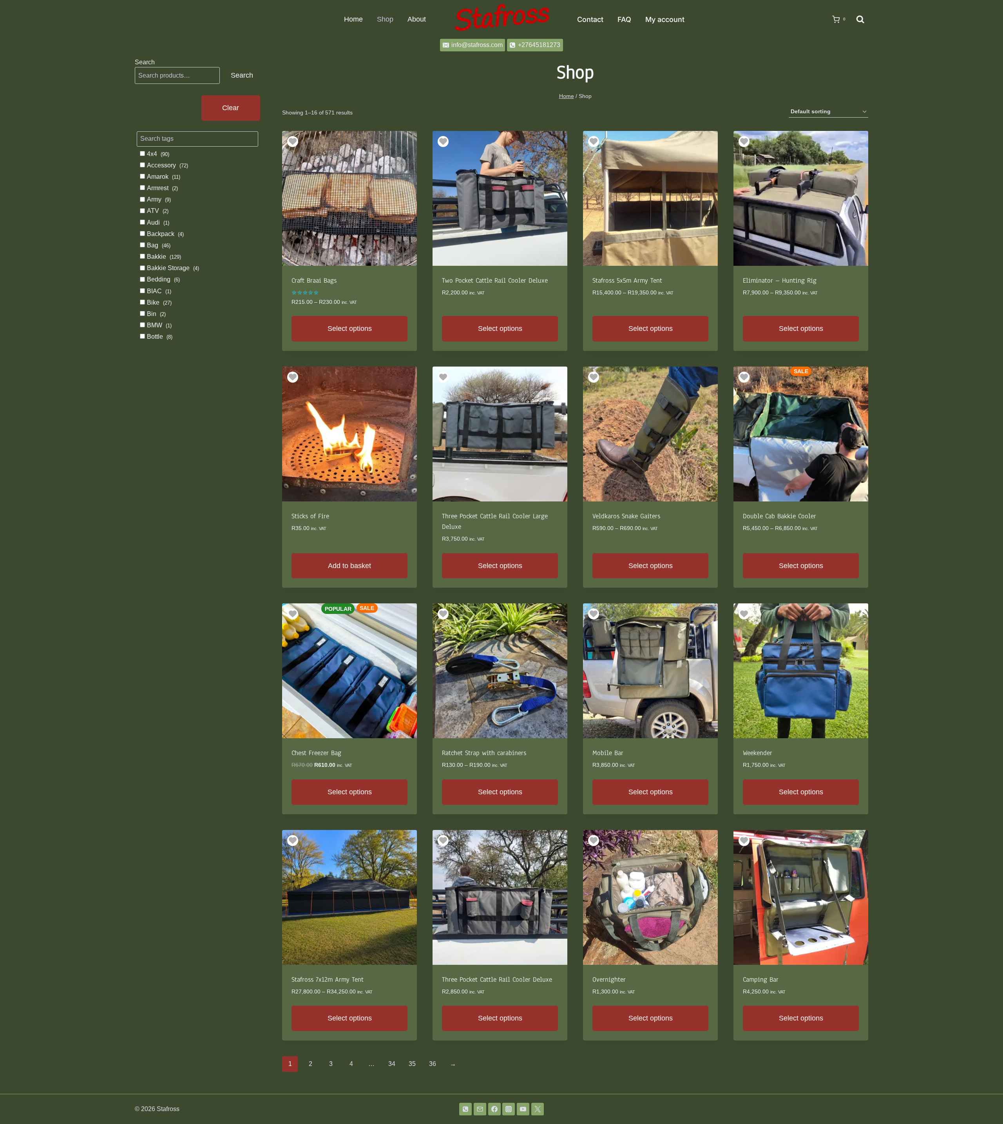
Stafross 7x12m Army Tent (327, 979)
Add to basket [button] (349, 566)
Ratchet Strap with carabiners (484, 752)
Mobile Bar (607, 752)
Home (353, 19)
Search (145, 62)
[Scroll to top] (984, 1097)
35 (412, 1063)
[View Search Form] (860, 19)
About (416, 19)
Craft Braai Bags (314, 280)
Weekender (757, 752)
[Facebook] (494, 1109)
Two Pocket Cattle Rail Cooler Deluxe (495, 280)
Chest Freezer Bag (316, 752)
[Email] (480, 1109)
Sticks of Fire (310, 516)
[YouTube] (523, 1109)
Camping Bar (761, 979)
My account (664, 19)
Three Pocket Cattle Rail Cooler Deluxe (497, 979)
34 (391, 1063)
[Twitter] (537, 1109)
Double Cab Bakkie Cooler (779, 516)
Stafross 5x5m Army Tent (627, 280)
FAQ (624, 19)
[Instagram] (508, 1109)
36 (432, 1063)
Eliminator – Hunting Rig (780, 280)
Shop (385, 19)
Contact (590, 19)
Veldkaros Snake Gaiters (626, 516)
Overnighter (609, 979)
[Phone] (465, 1109)
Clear (230, 108)
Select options (350, 328)
